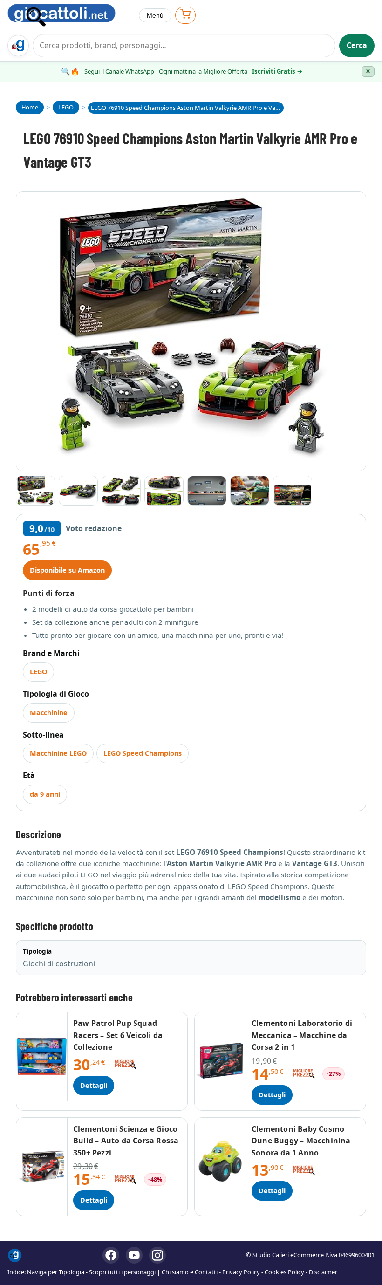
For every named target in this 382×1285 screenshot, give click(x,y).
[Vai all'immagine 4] (164, 491)
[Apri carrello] (185, 15)
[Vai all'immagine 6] (249, 491)
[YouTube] (134, 1255)
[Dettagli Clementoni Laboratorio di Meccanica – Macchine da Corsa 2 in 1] (220, 1061)
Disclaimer (323, 1272)
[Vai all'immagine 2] (78, 491)
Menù (155, 15)
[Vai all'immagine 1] (35, 491)
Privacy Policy (241, 1272)
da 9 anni (45, 794)
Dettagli (93, 1085)
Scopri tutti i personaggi (122, 1272)
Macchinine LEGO (58, 753)
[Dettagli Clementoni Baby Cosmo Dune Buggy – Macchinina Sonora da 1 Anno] (220, 1162)
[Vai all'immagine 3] (121, 491)
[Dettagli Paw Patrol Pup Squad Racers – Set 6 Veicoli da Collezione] (42, 1056)
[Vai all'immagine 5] (206, 491)
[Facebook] (110, 1255)
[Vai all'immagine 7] (292, 491)
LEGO (38, 671)
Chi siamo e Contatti (190, 1272)
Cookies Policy (284, 1272)
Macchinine (49, 712)
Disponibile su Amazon (67, 570)
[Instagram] (157, 1255)
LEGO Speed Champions (142, 753)
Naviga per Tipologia (55, 1272)
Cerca (357, 45)
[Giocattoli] (69, 15)
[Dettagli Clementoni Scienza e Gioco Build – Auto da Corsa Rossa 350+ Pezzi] (42, 1167)
